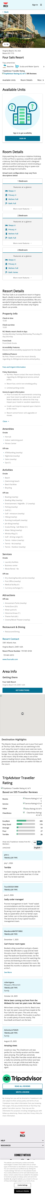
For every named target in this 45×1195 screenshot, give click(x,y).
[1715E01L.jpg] (22, 31)
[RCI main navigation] (41, 4)
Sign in (35, 5)
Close (5, 421)
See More (8, 972)
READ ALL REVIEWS (22, 1086)
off (39, 842)
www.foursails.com (10, 659)
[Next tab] (43, 80)
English (37, 847)
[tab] (9, 80)
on (35, 842)
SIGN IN (22, 138)
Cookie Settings (22, 1185)
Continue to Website (22, 1191)
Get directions (22, 690)
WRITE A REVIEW (22, 1092)
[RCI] (5, 4)
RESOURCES (6, 1145)
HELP (3, 1140)
